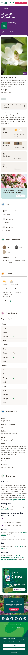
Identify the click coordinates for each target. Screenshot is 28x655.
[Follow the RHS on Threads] (16, 618)
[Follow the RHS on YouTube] (7, 618)
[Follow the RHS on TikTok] (11, 618)
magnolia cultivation (18, 500)
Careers (17, 631)
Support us (6, 624)
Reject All (14, 648)
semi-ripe (16, 507)
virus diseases (11, 560)
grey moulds (15, 557)
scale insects (19, 546)
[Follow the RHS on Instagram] (3, 618)
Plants (6, 8)
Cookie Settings (14, 652)
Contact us (12, 624)
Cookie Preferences (11, 627)
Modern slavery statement (8, 631)
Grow (17, 576)
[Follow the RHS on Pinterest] (24, 618)
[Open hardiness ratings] (10, 301)
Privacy (17, 624)
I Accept (14, 645)
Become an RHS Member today (14, 604)
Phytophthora (5, 557)
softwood (4, 509)
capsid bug (4, 548)
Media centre (18, 634)
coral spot (18, 555)
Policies (19, 627)
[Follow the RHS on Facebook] (20, 618)
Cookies (22, 624)
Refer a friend (23, 631)
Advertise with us (10, 634)
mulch (21, 495)
